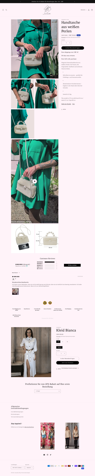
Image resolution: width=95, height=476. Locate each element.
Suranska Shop (18, 472)
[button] (3, 10)
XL (68, 342)
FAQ (73, 104)
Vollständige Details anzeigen (69, 368)
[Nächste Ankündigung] (74, 1)
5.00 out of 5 (26, 264)
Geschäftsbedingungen (17, 411)
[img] (15, 276)
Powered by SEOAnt (47, 318)
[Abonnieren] (59, 391)
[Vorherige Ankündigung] (20, 1)
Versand (63, 37)
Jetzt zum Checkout (67, 362)
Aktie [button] (64, 109)
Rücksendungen (15, 414)
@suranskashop (29, 427)
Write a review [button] (72, 265)
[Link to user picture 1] (15, 291)
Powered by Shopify (25, 472)
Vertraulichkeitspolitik (17, 417)
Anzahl (63, 40)
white (59, 347)
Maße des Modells (66, 104)
